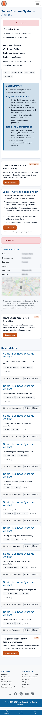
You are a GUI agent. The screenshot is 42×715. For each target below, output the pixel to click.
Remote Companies (29, 677)
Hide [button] (28, 378)
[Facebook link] (15, 694)
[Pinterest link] (21, 694)
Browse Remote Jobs (9, 687)
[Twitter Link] (9, 694)
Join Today (10, 227)
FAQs (3, 679)
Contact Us (5, 677)
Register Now (10, 335)
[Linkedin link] (32, 694)
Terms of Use (6, 684)
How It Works (27, 679)
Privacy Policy (6, 682)
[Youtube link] (26, 694)
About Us (4, 674)
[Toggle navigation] (38, 3)
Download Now (11, 653)
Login (24, 687)
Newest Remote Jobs (30, 674)
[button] (35, 378)
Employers (26, 684)
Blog (24, 682)
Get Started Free (11, 182)
